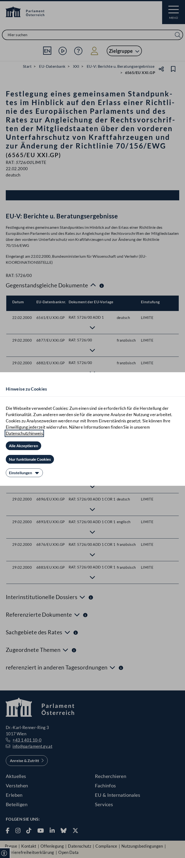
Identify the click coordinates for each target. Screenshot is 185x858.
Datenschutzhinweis (24, 433)
